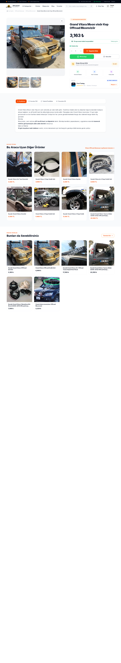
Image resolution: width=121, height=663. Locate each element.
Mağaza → (114, 84)
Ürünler (38, 6)
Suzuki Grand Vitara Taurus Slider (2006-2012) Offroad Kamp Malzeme (101, 215)
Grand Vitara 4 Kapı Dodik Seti (45, 214)
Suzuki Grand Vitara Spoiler (72, 179)
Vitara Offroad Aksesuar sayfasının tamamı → (99, 148)
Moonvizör (21, 121)
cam (27, 121)
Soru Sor (108, 56)
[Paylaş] (61, 20)
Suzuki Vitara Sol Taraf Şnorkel (18, 179)
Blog (53, 6)
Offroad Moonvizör (31, 11)
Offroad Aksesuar (19, 11)
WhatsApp (98, 1)
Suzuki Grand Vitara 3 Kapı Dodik (73, 214)
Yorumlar (59, 6)
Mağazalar (46, 6)
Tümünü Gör (107, 235)
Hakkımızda (107, 1)
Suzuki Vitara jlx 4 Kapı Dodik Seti (101, 179)
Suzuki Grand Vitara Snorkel (17, 214)
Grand (20, 110)
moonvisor (86, 112)
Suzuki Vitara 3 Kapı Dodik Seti (45, 179)
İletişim (113, 1)
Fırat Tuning (80, 83)
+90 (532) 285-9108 (86, 1)
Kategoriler (27, 6)
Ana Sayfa (10, 11)
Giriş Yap (101, 6)
